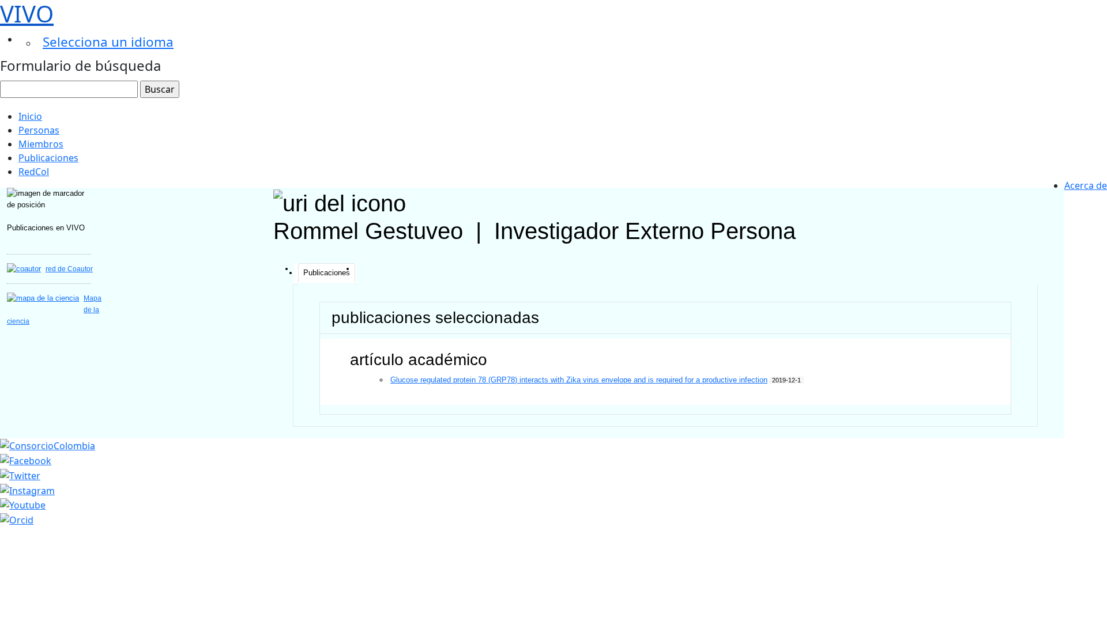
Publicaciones (48, 157)
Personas (38, 130)
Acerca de (1085, 185)
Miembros (40, 144)
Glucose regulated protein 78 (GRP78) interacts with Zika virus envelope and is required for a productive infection (578, 380)
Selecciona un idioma (108, 42)
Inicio (30, 116)
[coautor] (24, 268)
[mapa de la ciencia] (43, 298)
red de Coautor (69, 269)
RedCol (33, 171)
